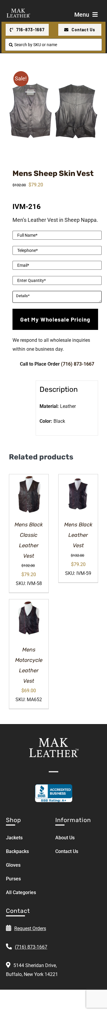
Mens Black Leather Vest (78, 535)
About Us (65, 838)
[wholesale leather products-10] (53, 110)
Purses (13, 879)
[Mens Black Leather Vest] (78, 494)
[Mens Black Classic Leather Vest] (28, 494)
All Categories (21, 892)
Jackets (14, 838)
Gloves (13, 865)
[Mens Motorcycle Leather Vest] (28, 619)
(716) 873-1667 (77, 364)
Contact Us (66, 851)
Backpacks (17, 851)
